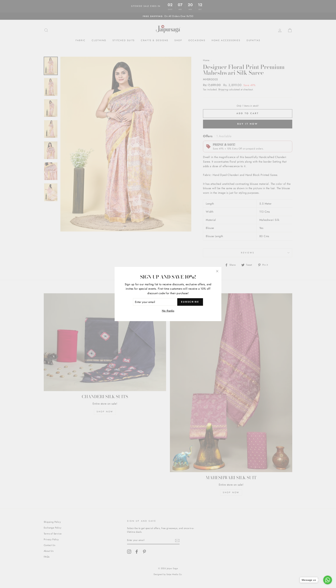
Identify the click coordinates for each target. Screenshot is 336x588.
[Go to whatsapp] (327, 580)
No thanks (168, 311)
